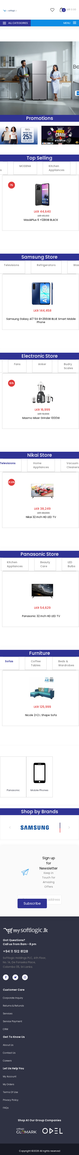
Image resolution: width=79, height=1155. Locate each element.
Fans (17, 364)
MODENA (25, 166)
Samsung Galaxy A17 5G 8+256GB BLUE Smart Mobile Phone (41, 320)
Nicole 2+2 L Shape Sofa (41, 715)
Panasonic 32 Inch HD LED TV (41, 616)
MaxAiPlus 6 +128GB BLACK (41, 220)
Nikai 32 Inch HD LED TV (41, 517)
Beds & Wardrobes (66, 663)
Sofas (9, 661)
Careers (7, 1060)
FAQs (6, 1107)
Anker (42, 364)
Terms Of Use (10, 1092)
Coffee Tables (36, 663)
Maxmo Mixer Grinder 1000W (41, 418)
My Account (9, 1076)
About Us (8, 1045)
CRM (5, 1029)
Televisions (11, 265)
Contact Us (9, 1052)
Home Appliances (41, 465)
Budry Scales (68, 366)
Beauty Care (45, 564)
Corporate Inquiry (13, 997)
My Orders (8, 1084)
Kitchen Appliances (56, 168)
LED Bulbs (71, 564)
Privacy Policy (10, 1100)
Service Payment (12, 1021)
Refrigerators (46, 265)
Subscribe (32, 903)
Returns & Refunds (13, 1005)
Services (7, 1013)
